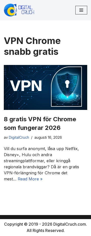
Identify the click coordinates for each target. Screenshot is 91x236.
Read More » (30, 178)
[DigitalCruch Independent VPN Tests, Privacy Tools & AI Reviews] (19, 10)
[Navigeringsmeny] (81, 10)
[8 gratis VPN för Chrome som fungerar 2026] (45, 87)
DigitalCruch (19, 137)
